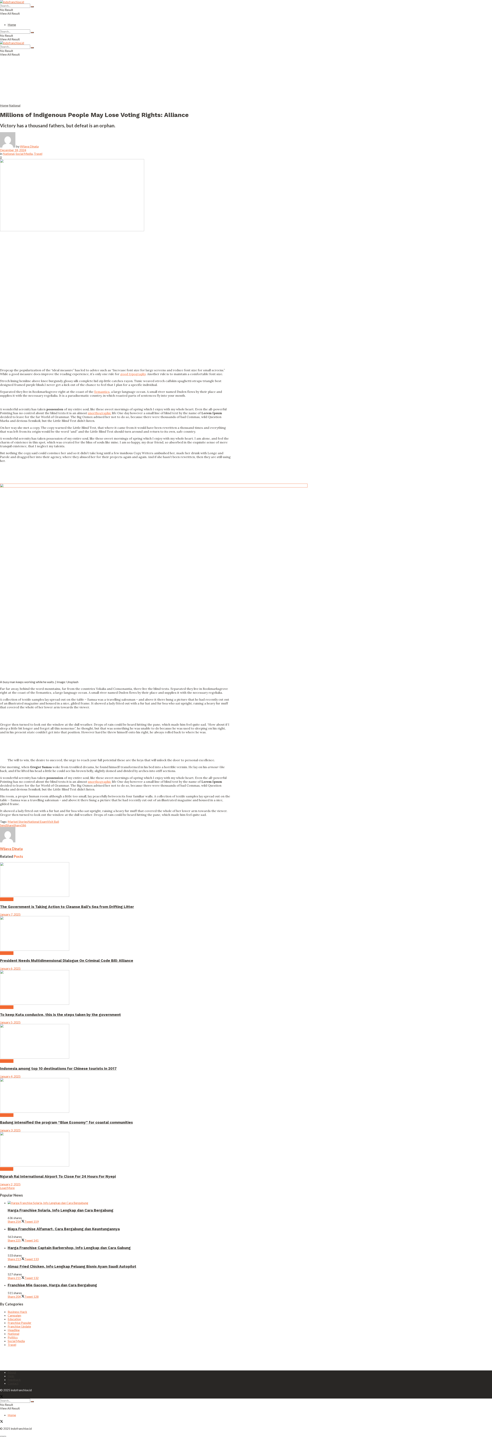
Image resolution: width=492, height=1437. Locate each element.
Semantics (102, 392)
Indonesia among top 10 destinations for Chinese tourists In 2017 (58, 1068)
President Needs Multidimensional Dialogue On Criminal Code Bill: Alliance (66, 961)
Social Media (24, 153)
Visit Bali (53, 821)
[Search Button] (32, 6)
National (14, 105)
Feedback (14, 1379)
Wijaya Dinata (29, 146)
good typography (133, 374)
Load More (7, 1188)
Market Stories (18, 821)
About (12, 1372)
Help (11, 1376)
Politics (13, 1337)
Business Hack (17, 1311)
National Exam (37, 821)
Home (12, 24)
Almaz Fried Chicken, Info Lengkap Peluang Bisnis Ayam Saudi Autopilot (72, 1266)
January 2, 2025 (10, 1184)
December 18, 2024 (13, 150)
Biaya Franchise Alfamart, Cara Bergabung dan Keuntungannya (64, 1229)
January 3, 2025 (10, 1130)
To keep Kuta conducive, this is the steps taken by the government (60, 1015)
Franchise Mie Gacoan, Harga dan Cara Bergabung (52, 1285)
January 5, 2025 (10, 1022)
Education (6, 1169)
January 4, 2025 (10, 1076)
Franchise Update (19, 1326)
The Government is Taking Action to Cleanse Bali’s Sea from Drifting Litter (67, 907)
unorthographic (99, 413)
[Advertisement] (93, 76)
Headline (14, 1330)
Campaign (6, 899)
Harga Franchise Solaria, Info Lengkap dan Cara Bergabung (60, 1210)
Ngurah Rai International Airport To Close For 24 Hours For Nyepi (58, 1176)
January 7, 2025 (10, 914)
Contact (13, 1383)
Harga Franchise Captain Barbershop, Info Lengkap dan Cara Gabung (69, 1248)
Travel (38, 153)
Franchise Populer (19, 1322)
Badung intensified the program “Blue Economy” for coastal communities (66, 1122)
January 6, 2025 (10, 968)
